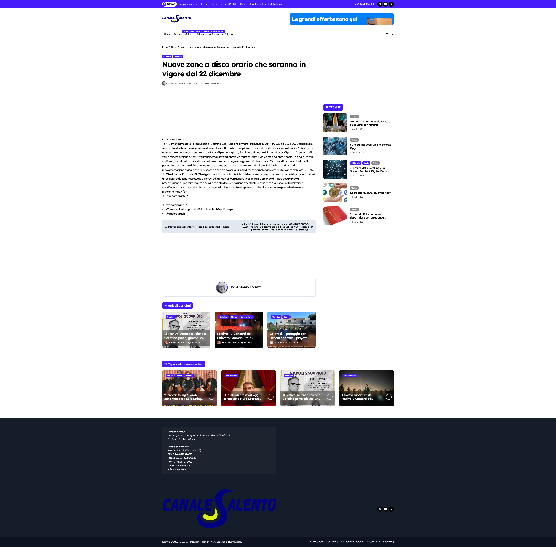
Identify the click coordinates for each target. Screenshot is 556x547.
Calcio (188, 34)
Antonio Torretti (248, 287)
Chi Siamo (333, 541)
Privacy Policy (317, 541)
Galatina (178, 56)
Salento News (246, 317)
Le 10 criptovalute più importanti (370, 192)
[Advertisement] (239, 115)
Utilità (200, 34)
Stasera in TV (373, 541)
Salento (189, 375)
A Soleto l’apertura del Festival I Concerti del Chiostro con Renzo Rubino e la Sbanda (360, 400)
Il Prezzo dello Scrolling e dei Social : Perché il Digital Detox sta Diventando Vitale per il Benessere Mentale (371, 173)
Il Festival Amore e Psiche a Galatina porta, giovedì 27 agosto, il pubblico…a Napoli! (185, 338)
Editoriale (355, 163)
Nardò (179, 375)
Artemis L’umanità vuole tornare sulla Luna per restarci (370, 123)
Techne (178, 33)
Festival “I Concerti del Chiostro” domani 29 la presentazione (234, 338)
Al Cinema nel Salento (221, 34)
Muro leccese (231, 375)
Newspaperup (218, 541)
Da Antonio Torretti (176, 83)
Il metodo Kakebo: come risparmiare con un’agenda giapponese (367, 218)
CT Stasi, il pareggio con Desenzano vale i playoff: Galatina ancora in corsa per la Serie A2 (291, 340)
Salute (366, 163)
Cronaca (167, 56)
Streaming (388, 541)
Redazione (279, 342)
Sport (286, 317)
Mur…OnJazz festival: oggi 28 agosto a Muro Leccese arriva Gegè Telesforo (241, 398)
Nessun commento (212, 83)
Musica (234, 317)
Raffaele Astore (176, 342)
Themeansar (234, 541)
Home (167, 34)
